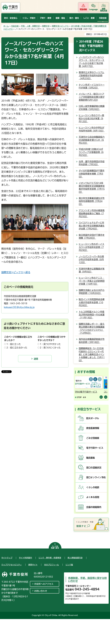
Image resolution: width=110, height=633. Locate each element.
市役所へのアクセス (43, 584)
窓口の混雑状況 (93, 468)
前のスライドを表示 (101, 397)
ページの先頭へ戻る (55, 547)
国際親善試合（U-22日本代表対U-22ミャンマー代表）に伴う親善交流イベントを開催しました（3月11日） (92, 354)
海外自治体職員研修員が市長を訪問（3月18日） (91, 340)
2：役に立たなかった (16, 348)
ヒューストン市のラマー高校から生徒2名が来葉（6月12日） (91, 118)
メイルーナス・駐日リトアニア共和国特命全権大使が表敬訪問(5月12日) (91, 97)
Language (93, 9)
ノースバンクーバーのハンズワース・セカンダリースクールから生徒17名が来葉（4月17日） (91, 61)
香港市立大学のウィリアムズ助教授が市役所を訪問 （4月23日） (91, 75)
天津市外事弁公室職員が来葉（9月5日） (91, 270)
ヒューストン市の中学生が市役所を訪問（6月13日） (92, 129)
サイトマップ (6, 558)
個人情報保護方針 (75, 558)
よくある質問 (92, 497)
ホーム (6, 26)
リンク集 (69, 565)
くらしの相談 (92, 487)
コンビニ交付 (82, 392)
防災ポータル (92, 418)
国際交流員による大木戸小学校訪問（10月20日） (91, 291)
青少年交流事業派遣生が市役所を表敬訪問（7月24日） (91, 201)
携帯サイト (33, 565)
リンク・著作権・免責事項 (49, 558)
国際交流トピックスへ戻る (15, 272)
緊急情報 (83, 9)
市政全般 (15, 26)
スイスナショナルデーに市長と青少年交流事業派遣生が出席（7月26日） (91, 226)
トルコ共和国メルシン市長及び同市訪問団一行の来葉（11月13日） (91, 315)
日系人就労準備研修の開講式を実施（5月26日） (91, 107)
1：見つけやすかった (50, 344)
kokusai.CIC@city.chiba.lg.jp (19, 307)
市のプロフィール (51, 565)
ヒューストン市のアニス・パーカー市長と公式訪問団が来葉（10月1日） (91, 281)
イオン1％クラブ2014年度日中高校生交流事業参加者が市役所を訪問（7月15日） (92, 187)
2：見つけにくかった (50, 348)
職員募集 (90, 458)
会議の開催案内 (93, 507)
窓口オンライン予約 (96, 477)
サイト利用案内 (25, 558)
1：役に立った (13, 344)
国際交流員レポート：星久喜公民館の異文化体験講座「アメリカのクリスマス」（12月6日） (91, 328)
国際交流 (46, 26)
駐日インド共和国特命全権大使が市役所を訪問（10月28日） (91, 302)
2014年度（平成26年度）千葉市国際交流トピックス (91, 45)
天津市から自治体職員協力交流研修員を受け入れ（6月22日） (91, 140)
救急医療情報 (92, 428)
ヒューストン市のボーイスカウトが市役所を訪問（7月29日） (91, 247)
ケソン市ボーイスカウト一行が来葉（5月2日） (91, 86)
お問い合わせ (40, 591)
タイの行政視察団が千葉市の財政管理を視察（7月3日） (91, 174)
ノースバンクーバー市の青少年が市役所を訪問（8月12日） (91, 259)
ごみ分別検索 (92, 438)
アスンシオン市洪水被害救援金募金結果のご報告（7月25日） (91, 213)
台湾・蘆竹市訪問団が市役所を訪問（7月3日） (91, 163)
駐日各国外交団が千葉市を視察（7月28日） (91, 236)
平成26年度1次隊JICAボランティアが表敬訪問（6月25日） (91, 152)
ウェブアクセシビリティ (11, 565)
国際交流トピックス (60, 26)
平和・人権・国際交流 (30, 26)
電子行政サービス (94, 448)
